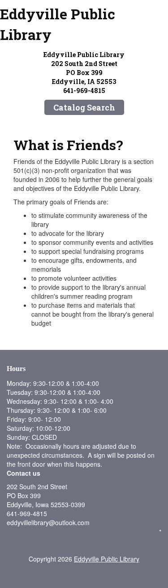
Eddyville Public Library (57, 24)
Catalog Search (84, 107)
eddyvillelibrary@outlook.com (48, 522)
